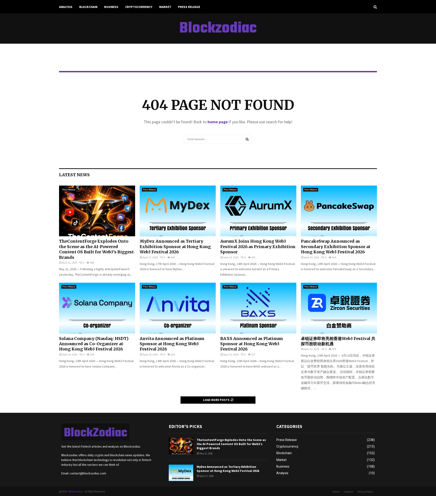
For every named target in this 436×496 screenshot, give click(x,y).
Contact (348, 491)
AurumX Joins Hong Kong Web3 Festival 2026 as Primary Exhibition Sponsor (257, 246)
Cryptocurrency (138, 7)
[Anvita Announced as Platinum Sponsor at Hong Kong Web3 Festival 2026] (178, 308)
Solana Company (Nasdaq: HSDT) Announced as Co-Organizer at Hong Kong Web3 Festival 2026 (94, 344)
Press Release (189, 7)
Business (111, 7)
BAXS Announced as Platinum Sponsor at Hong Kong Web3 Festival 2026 (251, 344)
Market (165, 7)
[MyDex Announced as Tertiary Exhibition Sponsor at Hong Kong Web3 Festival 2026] (178, 211)
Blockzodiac (218, 28)
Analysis (65, 7)
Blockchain (88, 7)
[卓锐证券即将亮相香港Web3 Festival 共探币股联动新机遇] (339, 308)
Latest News (74, 174)
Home (335, 491)
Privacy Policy (365, 491)
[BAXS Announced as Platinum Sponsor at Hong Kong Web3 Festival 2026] (258, 308)
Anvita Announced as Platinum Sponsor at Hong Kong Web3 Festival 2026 (172, 344)
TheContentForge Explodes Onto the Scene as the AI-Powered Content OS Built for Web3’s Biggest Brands (96, 249)
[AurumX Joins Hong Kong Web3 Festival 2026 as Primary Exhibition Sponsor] (258, 211)
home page (218, 121)
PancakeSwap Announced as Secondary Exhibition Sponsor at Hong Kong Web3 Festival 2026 (335, 246)
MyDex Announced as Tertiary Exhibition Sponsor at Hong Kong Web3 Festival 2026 (175, 246)
